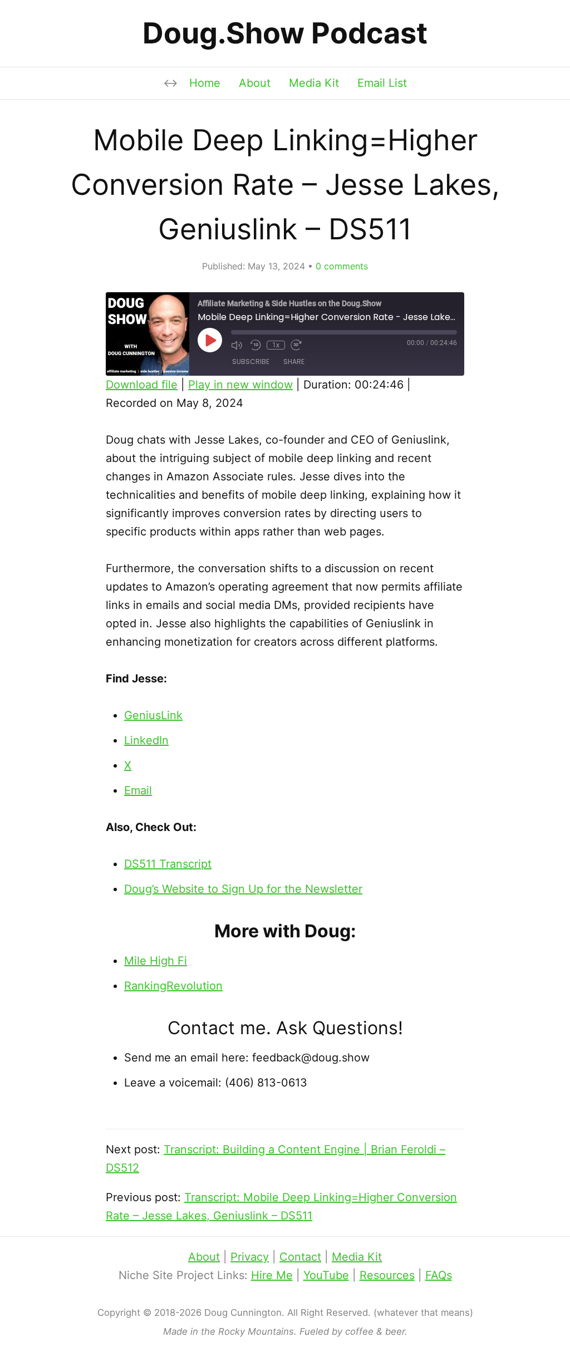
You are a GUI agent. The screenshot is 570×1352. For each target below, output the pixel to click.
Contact (300, 1256)
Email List (382, 83)
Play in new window (240, 384)
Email (138, 790)
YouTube (326, 1275)
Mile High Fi (155, 960)
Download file (142, 384)
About (255, 83)
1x (275, 345)
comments (342, 266)
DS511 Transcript (168, 864)
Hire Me (272, 1275)
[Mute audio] (237, 345)
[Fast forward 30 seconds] (297, 345)
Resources (387, 1275)
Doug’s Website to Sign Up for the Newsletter (243, 889)
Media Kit (314, 83)
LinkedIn (146, 740)
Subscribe (250, 361)
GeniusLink (153, 715)
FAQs (438, 1275)
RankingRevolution (173, 985)
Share (293, 361)
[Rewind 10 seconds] (255, 345)
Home (204, 83)
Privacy (249, 1256)
